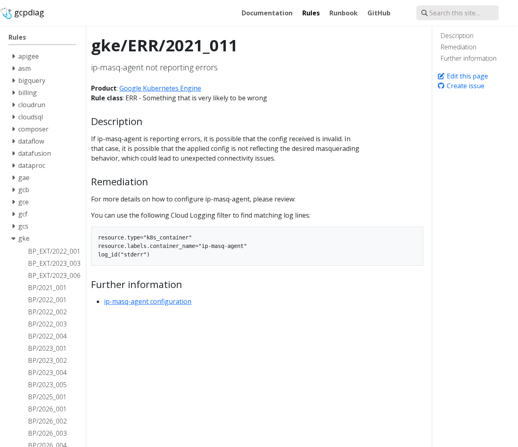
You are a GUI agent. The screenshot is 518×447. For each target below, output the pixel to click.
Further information (468, 58)
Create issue (464, 85)
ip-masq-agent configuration (147, 301)
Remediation (458, 46)
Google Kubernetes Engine (160, 88)
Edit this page (466, 76)
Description (456, 35)
